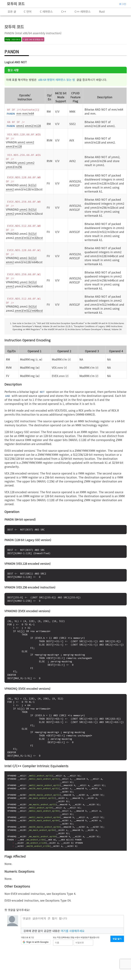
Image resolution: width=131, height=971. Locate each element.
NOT (42, 391)
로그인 (122, 4)
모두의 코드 (16, 3)
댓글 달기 (117, 939)
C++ (63, 11)
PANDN (11, 113)
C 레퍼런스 (46, 11)
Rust (102, 11)
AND (7, 395)
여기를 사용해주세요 (73, 931)
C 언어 (27, 11)
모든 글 (12, 11)
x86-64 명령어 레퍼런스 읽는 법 (56, 80)
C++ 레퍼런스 (83, 11)
